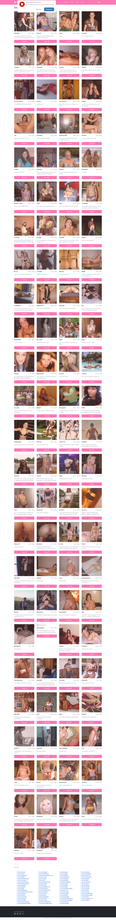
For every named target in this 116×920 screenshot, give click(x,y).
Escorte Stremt (85, 887)
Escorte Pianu (64, 887)
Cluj (59, 2)
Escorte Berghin (22, 885)
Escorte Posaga (64, 892)
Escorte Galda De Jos (44, 887)
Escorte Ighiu (42, 895)
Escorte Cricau (43, 877)
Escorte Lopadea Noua (45, 901)
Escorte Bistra (21, 887)
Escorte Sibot (85, 880)
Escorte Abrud (21, 872)
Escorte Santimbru (86, 873)
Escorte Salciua (64, 901)
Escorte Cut (42, 880)
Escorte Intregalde (44, 896)
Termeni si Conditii (18, 911)
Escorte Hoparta (43, 892)
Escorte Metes (64, 873)
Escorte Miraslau (64, 877)
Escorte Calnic (21, 895)
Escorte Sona (85, 883)
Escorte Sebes (85, 878)
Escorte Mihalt (64, 875)
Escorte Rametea (64, 896)
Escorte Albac (21, 877)
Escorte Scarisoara (86, 877)
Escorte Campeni (22, 896)
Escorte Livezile (43, 900)
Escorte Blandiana (22, 890)
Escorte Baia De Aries (23, 883)
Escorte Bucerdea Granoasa (25, 892)
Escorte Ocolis (64, 883)
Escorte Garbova (43, 888)
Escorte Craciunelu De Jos (46, 875)
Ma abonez (49, 9)
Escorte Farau (42, 885)
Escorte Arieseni (22, 880)
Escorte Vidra (85, 896)
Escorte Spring (85, 885)
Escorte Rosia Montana (66, 900)
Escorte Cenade (22, 898)
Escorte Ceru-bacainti (23, 901)
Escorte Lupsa (64, 872)
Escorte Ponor (64, 890)
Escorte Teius (85, 890)
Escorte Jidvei (43, 898)
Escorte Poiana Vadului (66, 888)
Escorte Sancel (85, 872)
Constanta (65, 2)
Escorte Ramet (64, 895)
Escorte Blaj (21, 888)
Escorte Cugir (42, 878)
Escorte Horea (43, 893)
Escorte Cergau (22, 900)
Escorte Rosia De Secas (66, 898)
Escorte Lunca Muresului (45, 903)
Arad (82, 2)
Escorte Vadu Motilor (87, 893)
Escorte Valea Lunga (86, 895)
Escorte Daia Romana (44, 882)
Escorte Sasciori (85, 875)
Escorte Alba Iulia (22, 875)
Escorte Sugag (85, 888)
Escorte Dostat (43, 883)
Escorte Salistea (64, 903)
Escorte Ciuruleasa (44, 873)
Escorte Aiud (21, 873)
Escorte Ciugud (43, 872)
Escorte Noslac (64, 880)
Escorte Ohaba (64, 885)
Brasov (72, 2)
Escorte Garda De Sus (44, 890)
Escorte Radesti (64, 893)
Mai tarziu (39, 9)
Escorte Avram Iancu (23, 882)
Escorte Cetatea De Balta (24, 903)
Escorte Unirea (85, 892)
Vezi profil (24, 41)
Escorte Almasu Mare (23, 878)
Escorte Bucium (22, 893)
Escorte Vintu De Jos (86, 898)
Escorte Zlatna (85, 900)
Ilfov (78, 2)
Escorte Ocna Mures (65, 882)
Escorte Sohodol (85, 882)
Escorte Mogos (64, 878)
